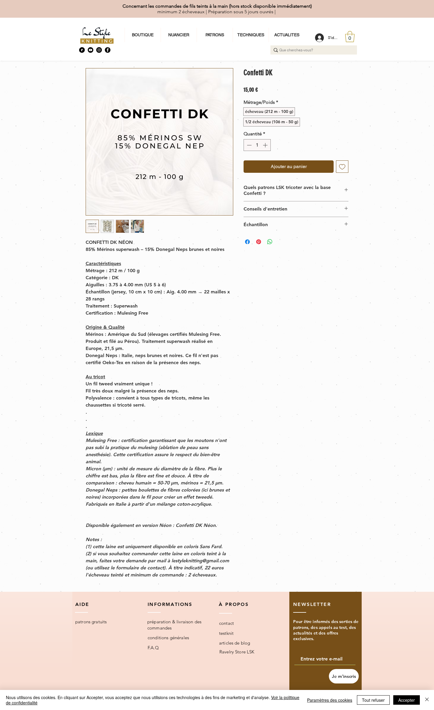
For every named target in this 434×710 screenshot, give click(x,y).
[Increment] (266, 145)
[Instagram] (99, 50)
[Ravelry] (82, 50)
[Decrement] (248, 145)
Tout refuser (373, 700)
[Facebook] (107, 50)
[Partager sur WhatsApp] (269, 241)
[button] (350, 36)
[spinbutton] (257, 145)
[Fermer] (426, 700)
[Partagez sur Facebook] (247, 241)
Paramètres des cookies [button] (329, 700)
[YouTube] (90, 50)
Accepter (406, 700)
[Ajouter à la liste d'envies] (342, 166)
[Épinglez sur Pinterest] (258, 241)
